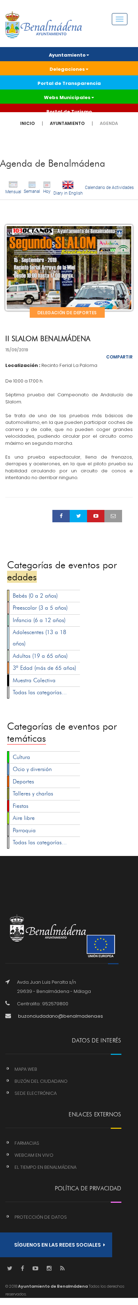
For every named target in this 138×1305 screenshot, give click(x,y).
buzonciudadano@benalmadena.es (60, 1016)
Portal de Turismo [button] (69, 111)
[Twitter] (9, 1268)
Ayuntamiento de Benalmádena (52, 1286)
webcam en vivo (34, 1155)
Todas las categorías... (40, 692)
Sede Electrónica (36, 1093)
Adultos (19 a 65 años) (40, 655)
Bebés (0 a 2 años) (35, 595)
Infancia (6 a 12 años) (39, 620)
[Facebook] (22, 1268)
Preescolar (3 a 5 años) (40, 607)
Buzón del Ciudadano (41, 1081)
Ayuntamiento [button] (67, 55)
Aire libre (24, 818)
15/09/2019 (16, 350)
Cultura (21, 757)
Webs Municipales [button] (67, 97)
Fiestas (20, 806)
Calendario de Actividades (109, 187)
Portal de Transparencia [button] (69, 83)
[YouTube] (35, 1268)
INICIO (27, 123)
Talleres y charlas (33, 793)
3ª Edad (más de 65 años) (44, 668)
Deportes (23, 781)
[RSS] (62, 1268)
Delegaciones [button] (67, 69)
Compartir (119, 357)
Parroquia (24, 830)
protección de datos (41, 1217)
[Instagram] (49, 1268)
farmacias (27, 1143)
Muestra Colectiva (34, 680)
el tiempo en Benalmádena (45, 1167)
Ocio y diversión (32, 769)
